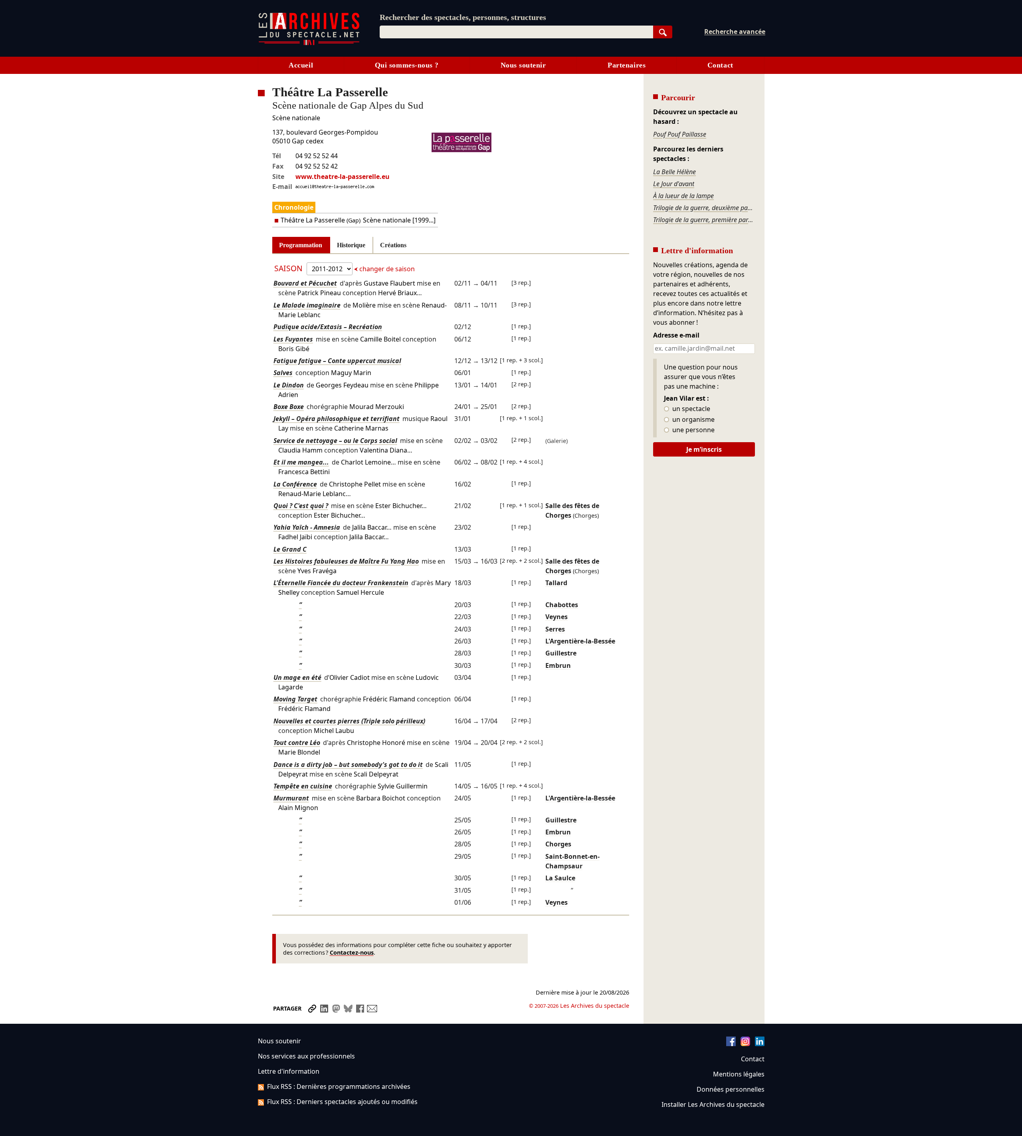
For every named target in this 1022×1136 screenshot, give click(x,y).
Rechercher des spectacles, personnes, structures (463, 17)
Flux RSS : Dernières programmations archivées (338, 1086)
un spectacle (690, 409)
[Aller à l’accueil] (309, 43)
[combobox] (516, 32)
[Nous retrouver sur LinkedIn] (760, 1043)
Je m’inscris (704, 449)
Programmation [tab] (300, 245)
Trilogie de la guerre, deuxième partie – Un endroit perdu (704, 207)
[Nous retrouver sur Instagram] (745, 1043)
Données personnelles (731, 1089)
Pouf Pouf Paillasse (679, 134)
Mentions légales (739, 1074)
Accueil (301, 65)
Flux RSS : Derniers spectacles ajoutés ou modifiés (342, 1101)
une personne (693, 430)
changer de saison (386, 268)
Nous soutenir (523, 65)
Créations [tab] (393, 245)
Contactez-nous (352, 952)
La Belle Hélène (674, 171)
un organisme (693, 419)
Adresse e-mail (676, 335)
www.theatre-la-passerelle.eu (342, 176)
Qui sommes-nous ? (407, 65)
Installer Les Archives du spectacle (713, 1104)
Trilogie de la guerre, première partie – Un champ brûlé (704, 219)
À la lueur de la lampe (683, 195)
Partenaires (627, 65)
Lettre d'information (288, 1071)
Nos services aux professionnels (306, 1056)
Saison (289, 268)
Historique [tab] (351, 245)
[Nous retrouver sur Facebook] (731, 1043)
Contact (720, 65)
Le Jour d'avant (673, 183)
